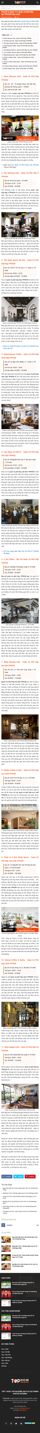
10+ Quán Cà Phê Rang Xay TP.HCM (25, 165)
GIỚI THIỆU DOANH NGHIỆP (10, 1311)
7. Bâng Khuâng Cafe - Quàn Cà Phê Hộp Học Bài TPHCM (18, 55)
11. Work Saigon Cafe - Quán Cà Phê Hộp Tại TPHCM (17, 68)
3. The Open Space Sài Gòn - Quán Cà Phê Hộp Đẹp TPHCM (19, 43)
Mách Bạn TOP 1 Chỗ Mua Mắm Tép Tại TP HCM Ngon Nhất (20, 1193)
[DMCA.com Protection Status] (30, 1423)
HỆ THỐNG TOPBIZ (7, 1344)
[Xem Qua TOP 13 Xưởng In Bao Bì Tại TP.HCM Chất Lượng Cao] (6, 1285)
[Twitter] (16, 1423)
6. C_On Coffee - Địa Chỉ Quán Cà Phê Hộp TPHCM (17, 52)
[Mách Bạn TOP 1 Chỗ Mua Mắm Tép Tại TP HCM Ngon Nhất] (6, 1248)
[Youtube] (21, 1423)
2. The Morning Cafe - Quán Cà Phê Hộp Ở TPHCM (16, 41)
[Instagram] (11, 1423)
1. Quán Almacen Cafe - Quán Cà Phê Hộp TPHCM (16, 38)
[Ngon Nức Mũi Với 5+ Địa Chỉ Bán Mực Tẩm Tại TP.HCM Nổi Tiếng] (6, 1239)
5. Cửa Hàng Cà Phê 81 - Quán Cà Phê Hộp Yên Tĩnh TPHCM (19, 50)
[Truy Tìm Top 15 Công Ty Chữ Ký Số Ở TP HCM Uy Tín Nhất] (6, 1303)
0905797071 (23, 1410)
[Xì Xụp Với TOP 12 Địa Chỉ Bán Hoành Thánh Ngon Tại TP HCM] (6, 1257)
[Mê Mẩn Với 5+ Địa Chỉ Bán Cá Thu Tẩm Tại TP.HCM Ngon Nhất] (6, 1266)
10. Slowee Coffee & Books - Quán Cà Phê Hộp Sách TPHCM (19, 66)
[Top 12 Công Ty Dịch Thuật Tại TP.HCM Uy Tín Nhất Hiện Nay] (6, 1294)
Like (37, 1225)
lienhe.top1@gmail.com (22, 1408)
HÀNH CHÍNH (5, 1278)
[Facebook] (6, 1423)
